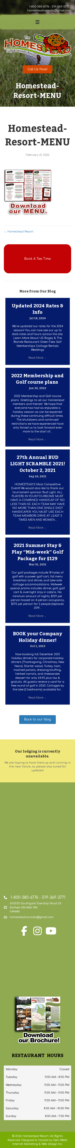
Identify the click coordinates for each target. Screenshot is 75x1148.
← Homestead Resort (18, 231)
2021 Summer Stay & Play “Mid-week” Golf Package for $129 (37, 552)
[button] (37, 258)
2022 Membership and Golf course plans (37, 379)
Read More (37, 357)
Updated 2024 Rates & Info (37, 309)
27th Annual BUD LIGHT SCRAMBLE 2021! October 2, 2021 (37, 464)
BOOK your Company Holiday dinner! (37, 637)
